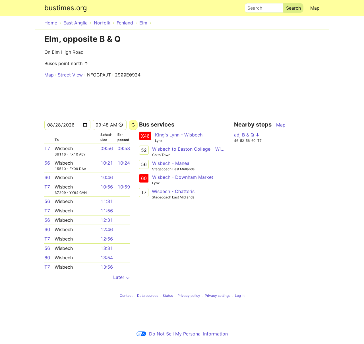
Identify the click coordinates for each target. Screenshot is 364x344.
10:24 (123, 163)
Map (315, 8)
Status (168, 296)
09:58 (123, 148)
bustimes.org (65, 8)
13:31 (106, 248)
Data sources (147, 296)
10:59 (123, 187)
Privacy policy (188, 296)
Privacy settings (217, 296)
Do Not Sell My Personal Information (188, 334)
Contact (126, 296)
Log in (240, 296)
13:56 (106, 267)
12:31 (106, 220)
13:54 (106, 257)
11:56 (106, 211)
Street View (70, 75)
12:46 (106, 229)
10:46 (106, 177)
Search (252, 6)
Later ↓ (121, 277)
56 (47, 163)
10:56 (106, 187)
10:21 (106, 163)
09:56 (106, 148)
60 (47, 177)
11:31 (106, 201)
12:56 (106, 239)
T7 (47, 148)
